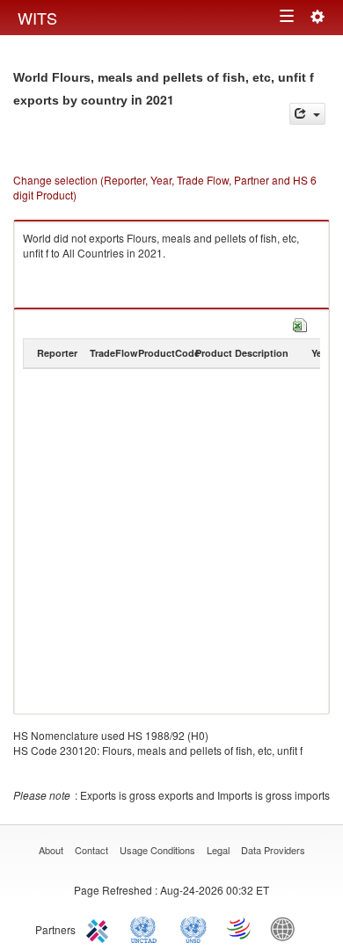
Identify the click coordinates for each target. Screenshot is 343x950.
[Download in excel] (300, 322)
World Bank (286, 928)
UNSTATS (193, 928)
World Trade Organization (240, 928)
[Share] (307, 114)
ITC (100, 928)
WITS (37, 17)
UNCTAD (146, 928)
